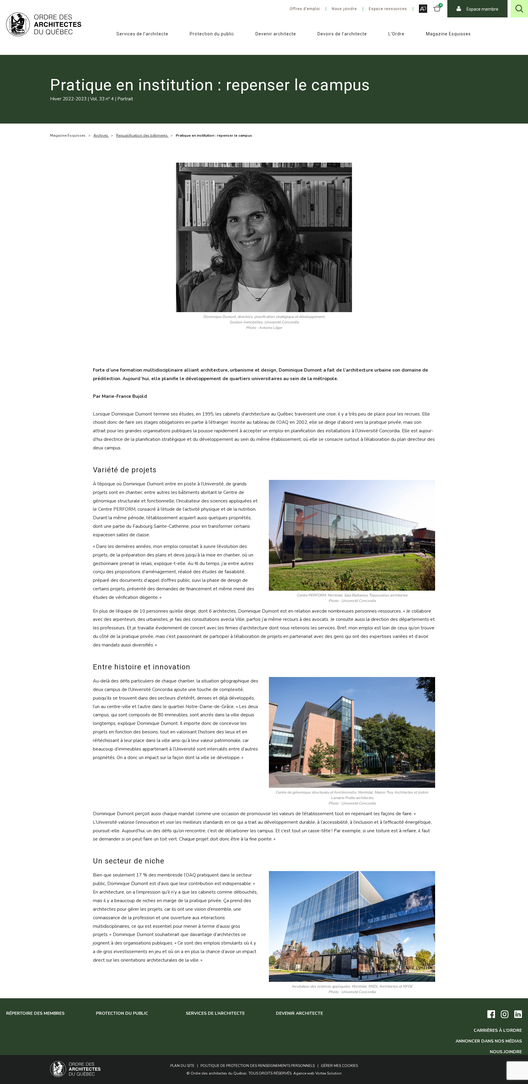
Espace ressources (388, 9)
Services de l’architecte (142, 33)
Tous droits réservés (270, 1073)
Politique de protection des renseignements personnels (257, 1065)
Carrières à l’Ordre (498, 1030)
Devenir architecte (275, 33)
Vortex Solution (328, 1073)
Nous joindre (344, 9)
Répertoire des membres (35, 1013)
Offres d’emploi (305, 9)
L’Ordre (396, 33)
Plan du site (182, 1065)
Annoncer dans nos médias (489, 1041)
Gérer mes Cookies (339, 1065)
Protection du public (212, 33)
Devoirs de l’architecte (342, 33)
